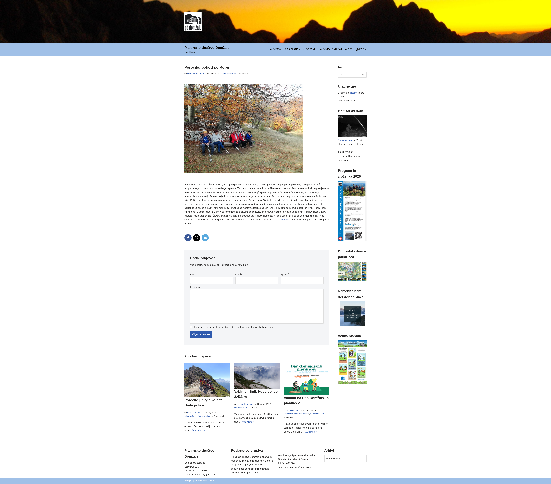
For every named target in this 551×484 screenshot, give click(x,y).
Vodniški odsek (229, 73)
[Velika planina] (352, 383)
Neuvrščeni (304, 414)
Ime (192, 274)
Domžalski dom (291, 414)
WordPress (202, 481)
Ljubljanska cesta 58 (194, 463)
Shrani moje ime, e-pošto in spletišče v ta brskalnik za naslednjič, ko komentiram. (234, 327)
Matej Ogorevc (293, 410)
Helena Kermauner (195, 73)
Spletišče (285, 274)
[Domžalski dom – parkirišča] (352, 280)
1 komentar (189, 416)
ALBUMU (285, 219)
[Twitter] (196, 237)
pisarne (354, 93)
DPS (350, 49)
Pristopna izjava (249, 472)
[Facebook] (188, 237)
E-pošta (240, 274)
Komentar (195, 287)
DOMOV (276, 49)
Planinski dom (345, 140)
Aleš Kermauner (194, 412)
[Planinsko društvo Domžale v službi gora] (193, 21)
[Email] (205, 237)
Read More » (198, 430)
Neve (186, 481)
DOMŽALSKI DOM (332, 49)
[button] (299, 49)
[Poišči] (363, 75)
